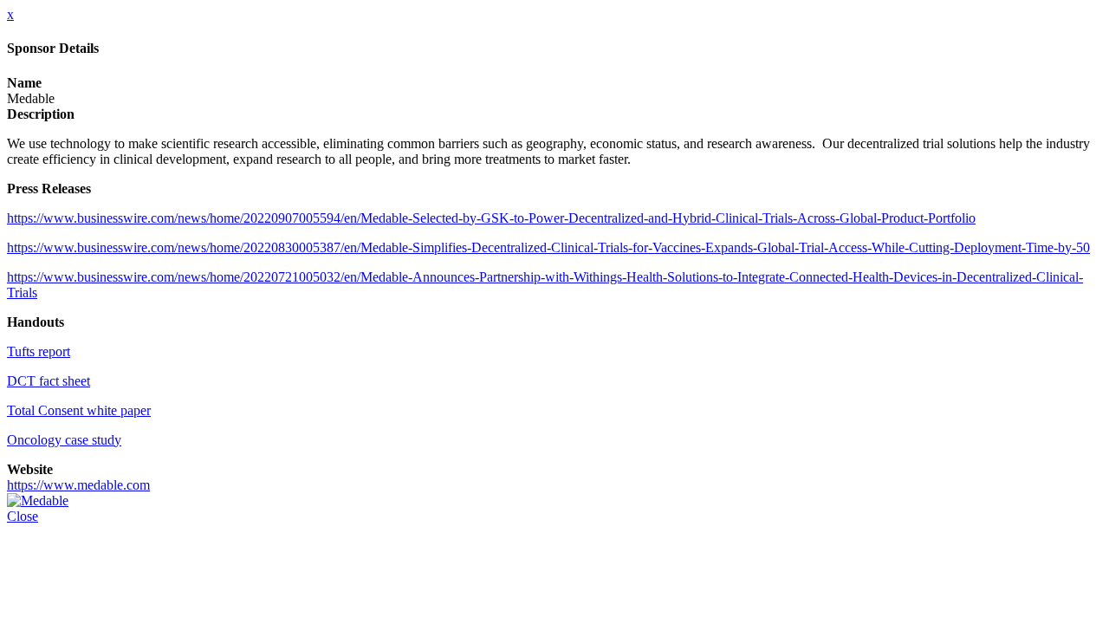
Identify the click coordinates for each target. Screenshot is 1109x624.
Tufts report (38, 351)
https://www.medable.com (78, 485)
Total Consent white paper (79, 410)
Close (22, 516)
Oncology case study (64, 439)
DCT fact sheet (48, 381)
